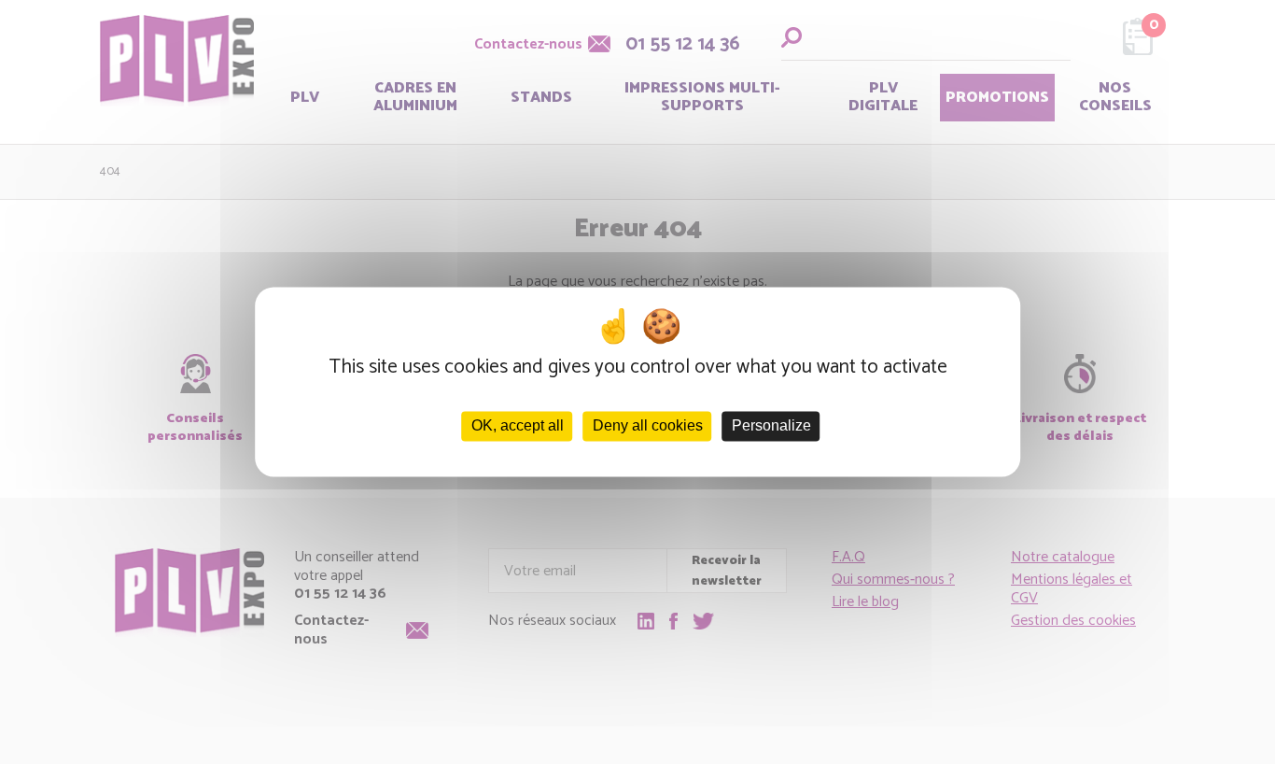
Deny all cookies (648, 426)
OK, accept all (517, 426)
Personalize (771, 426)
